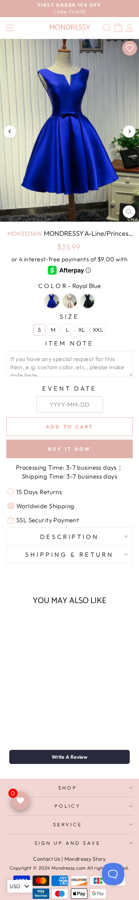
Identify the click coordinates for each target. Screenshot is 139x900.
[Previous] (10, 131)
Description (69, 536)
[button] (69, 757)
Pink (69, 301)
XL (81, 329)
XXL (98, 329)
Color (69, 285)
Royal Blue (51, 301)
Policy (67, 806)
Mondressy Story (85, 859)
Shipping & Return (69, 554)
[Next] (129, 131)
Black (87, 301)
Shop (67, 788)
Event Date (69, 388)
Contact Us (46, 859)
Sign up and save (67, 843)
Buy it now (69, 449)
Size (69, 316)
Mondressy (69, 27)
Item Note (69, 343)
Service (67, 824)
